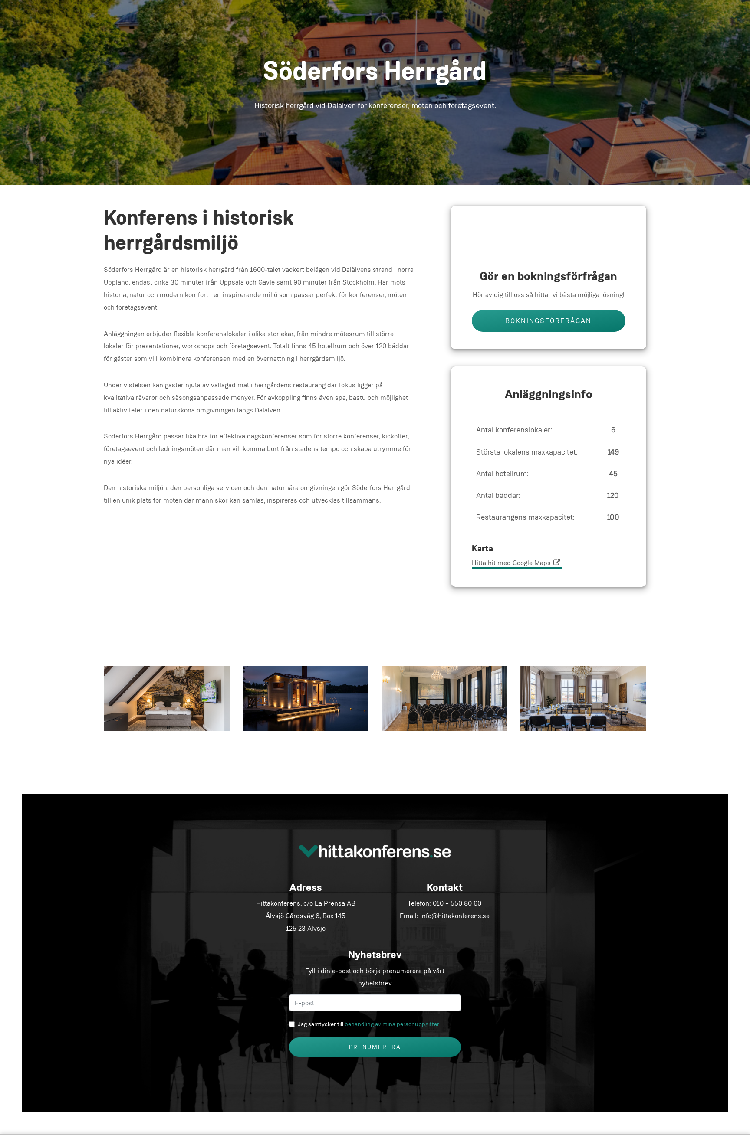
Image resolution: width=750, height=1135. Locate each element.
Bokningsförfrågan (548, 320)
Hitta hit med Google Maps (512, 562)
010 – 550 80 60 (457, 903)
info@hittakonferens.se (455, 915)
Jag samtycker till (368, 1024)
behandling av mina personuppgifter (392, 1024)
